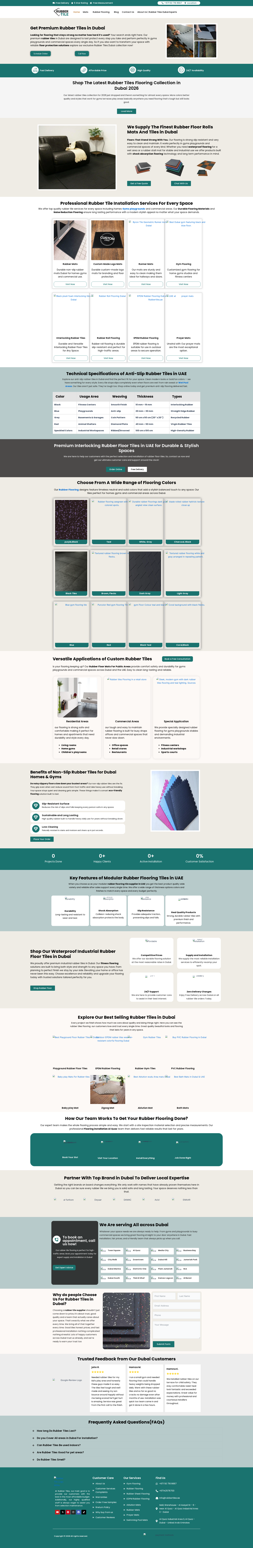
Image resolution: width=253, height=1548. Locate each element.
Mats (85, 12)
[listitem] (126, 1026)
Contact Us (128, 12)
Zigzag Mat (107, 1107)
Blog (116, 12)
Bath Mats (183, 1107)
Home (76, 12)
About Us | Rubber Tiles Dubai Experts (157, 12)
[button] (86, 12)
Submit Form (163, 1344)
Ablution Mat (145, 1107)
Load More (126, 111)
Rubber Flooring (101, 12)
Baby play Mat (70, 1107)
